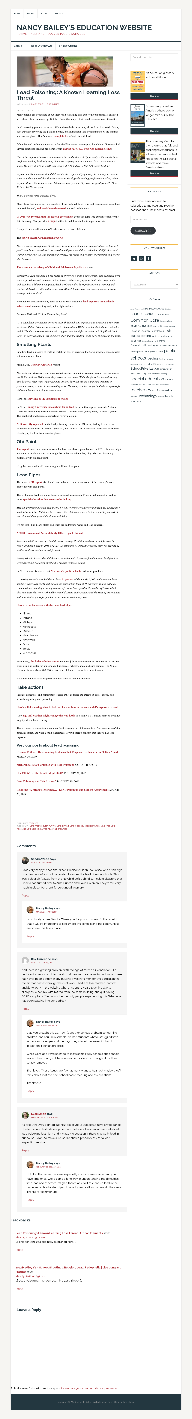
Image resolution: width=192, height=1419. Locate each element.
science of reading (138, 374)
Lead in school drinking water (85, 826)
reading (152, 358)
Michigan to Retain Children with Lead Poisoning (45, 765)
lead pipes (105, 826)
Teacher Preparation (160, 385)
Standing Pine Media (124, 1402)
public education (156, 352)
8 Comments (53, 104)
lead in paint (63, 826)
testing (161, 396)
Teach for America (160, 390)
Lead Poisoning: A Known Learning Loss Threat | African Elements (59, 1233)
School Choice (154, 364)
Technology (147, 396)
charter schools (144, 313)
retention (142, 364)
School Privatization (144, 368)
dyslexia (147, 325)
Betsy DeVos (156, 308)
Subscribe (143, 231)
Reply (25, 895)
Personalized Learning (142, 345)
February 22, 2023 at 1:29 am (44, 1117)
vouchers (135, 401)
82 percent (67, 579)
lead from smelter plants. (43, 826)
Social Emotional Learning (157, 374)
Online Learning (149, 341)
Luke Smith (38, 1113)
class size (163, 314)
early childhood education (164, 326)
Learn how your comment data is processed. (89, 1388)
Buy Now (154, 96)
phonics (159, 345)
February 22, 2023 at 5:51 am (49, 1167)
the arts (168, 396)
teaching (133, 397)
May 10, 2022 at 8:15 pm (41, 862)
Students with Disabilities (140, 385)
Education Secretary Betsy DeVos (147, 331)
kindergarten (158, 336)
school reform (166, 369)
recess (134, 364)
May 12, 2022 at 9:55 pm (46, 1025)
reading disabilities (57, 829)
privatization (143, 351)
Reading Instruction (166, 359)
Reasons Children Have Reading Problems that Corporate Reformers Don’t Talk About (67, 752)
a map (51, 221)
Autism (144, 309)
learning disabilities (37, 829)
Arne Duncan (135, 309)
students (169, 379)
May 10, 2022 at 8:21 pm (46, 912)
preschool (167, 345)
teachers (138, 389)
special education (147, 378)
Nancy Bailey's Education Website (84, 27)
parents (161, 341)
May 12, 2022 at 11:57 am (41, 963)
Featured (33, 823)
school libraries (168, 364)
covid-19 (135, 325)
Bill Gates (168, 309)
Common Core (144, 320)
